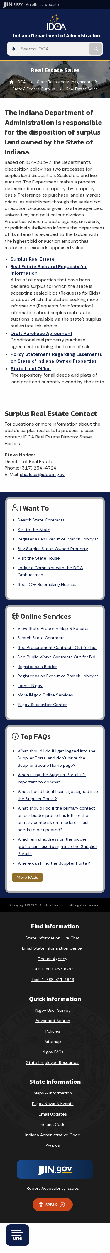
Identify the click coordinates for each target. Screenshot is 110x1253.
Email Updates (53, 1114)
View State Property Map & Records (53, 628)
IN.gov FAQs (53, 1052)
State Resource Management (63, 81)
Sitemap (52, 1041)
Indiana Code (53, 1124)
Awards (53, 1145)
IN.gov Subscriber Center (42, 704)
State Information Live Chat (53, 938)
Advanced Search (52, 1020)
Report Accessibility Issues (53, 1188)
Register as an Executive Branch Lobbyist (58, 539)
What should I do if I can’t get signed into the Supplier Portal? (58, 795)
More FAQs (27, 877)
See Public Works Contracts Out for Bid (56, 656)
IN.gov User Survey (53, 1010)
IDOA (21, 81)
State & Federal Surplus (33, 88)
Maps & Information (53, 1093)
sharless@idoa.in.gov (42, 474)
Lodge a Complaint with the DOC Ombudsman (50, 571)
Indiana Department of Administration (56, 35)
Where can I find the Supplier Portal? (54, 863)
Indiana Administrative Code (52, 1135)
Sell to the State (34, 529)
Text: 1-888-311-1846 (52, 979)
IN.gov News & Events (53, 1103)
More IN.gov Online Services (45, 695)
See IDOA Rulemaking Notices (47, 584)
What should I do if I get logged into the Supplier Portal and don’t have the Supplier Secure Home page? (57, 758)
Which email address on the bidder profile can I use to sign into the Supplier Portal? (57, 846)
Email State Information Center (52, 948)
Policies (52, 1031)
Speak (51, 1204)
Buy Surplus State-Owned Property (53, 548)
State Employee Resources (52, 1062)
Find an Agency (52, 958)
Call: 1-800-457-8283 (52, 969)
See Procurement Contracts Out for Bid (57, 647)
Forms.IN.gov (30, 685)
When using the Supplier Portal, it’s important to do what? (52, 778)
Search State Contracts (41, 520)
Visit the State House (39, 558)
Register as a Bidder (37, 666)
